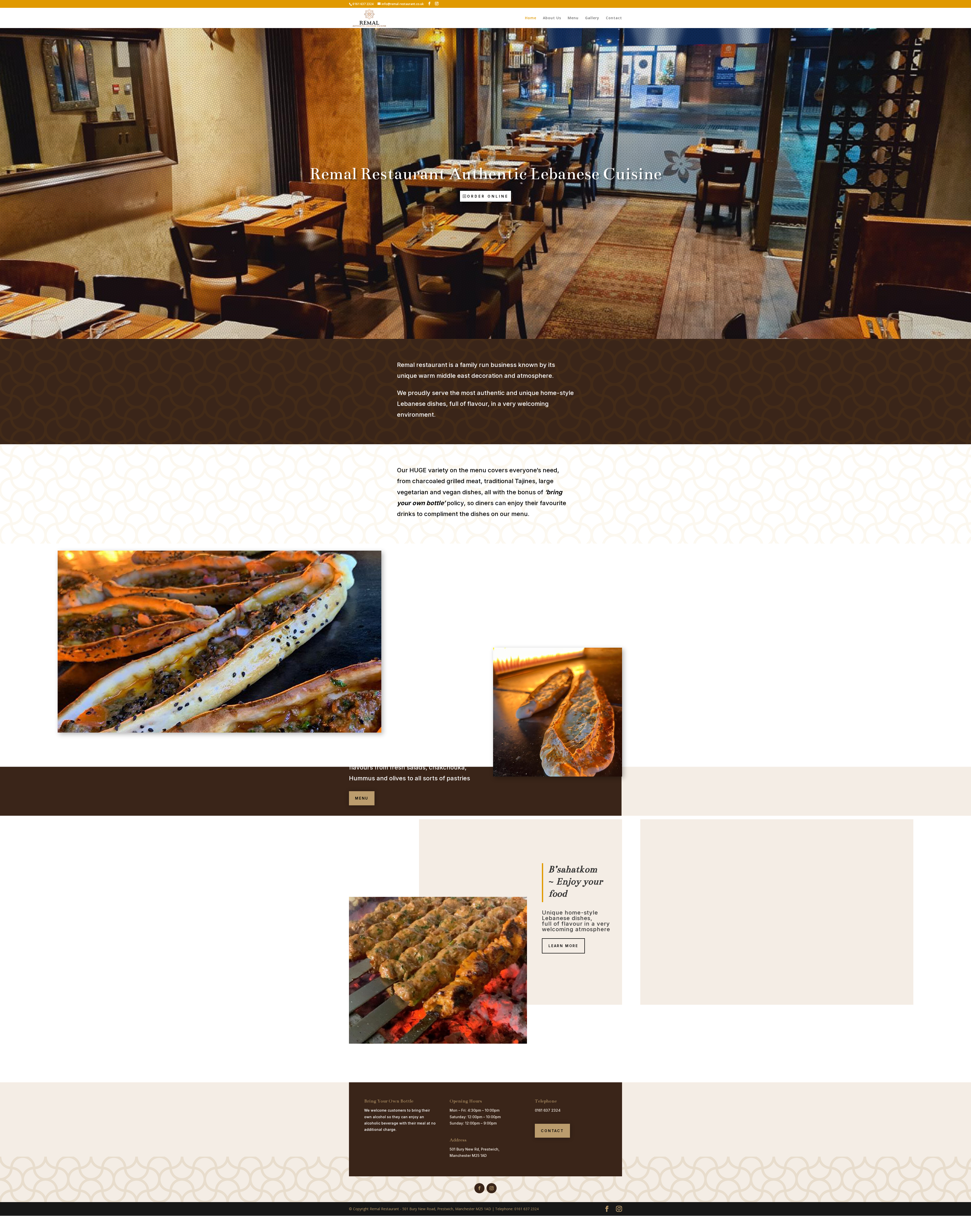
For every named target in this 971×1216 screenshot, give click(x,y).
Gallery (592, 18)
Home (530, 18)
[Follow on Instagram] (492, 1188)
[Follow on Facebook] (479, 1188)
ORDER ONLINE (488, 196)
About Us (552, 18)
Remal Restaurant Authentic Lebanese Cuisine (485, 173)
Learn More (563, 946)
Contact (614, 18)
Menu (573, 18)
